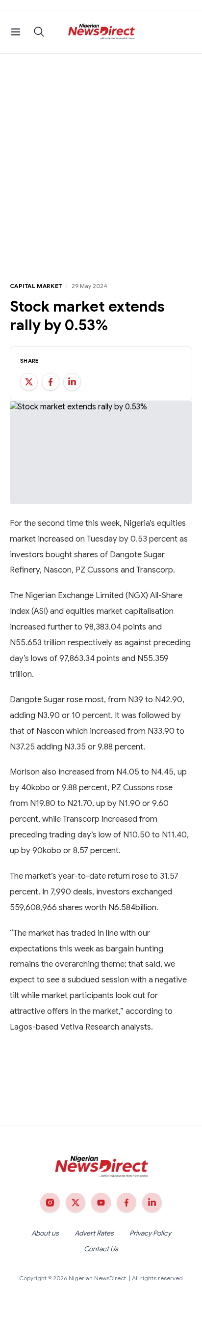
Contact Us (101, 1248)
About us (45, 1233)
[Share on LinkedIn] (72, 382)
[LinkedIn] (152, 1202)
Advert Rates (94, 1233)
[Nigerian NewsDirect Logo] (101, 32)
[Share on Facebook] (50, 382)
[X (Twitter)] (75, 1202)
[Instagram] (50, 1202)
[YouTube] (101, 1202)
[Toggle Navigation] (16, 32)
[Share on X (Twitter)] (29, 382)
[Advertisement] (101, 160)
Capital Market (36, 285)
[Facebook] (126, 1202)
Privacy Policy (150, 1233)
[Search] (39, 32)
